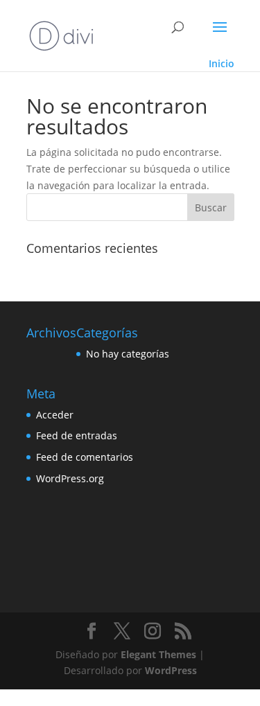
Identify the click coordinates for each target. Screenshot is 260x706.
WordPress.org (70, 478)
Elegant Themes (158, 654)
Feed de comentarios (84, 457)
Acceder (54, 414)
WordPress (171, 670)
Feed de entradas (76, 435)
